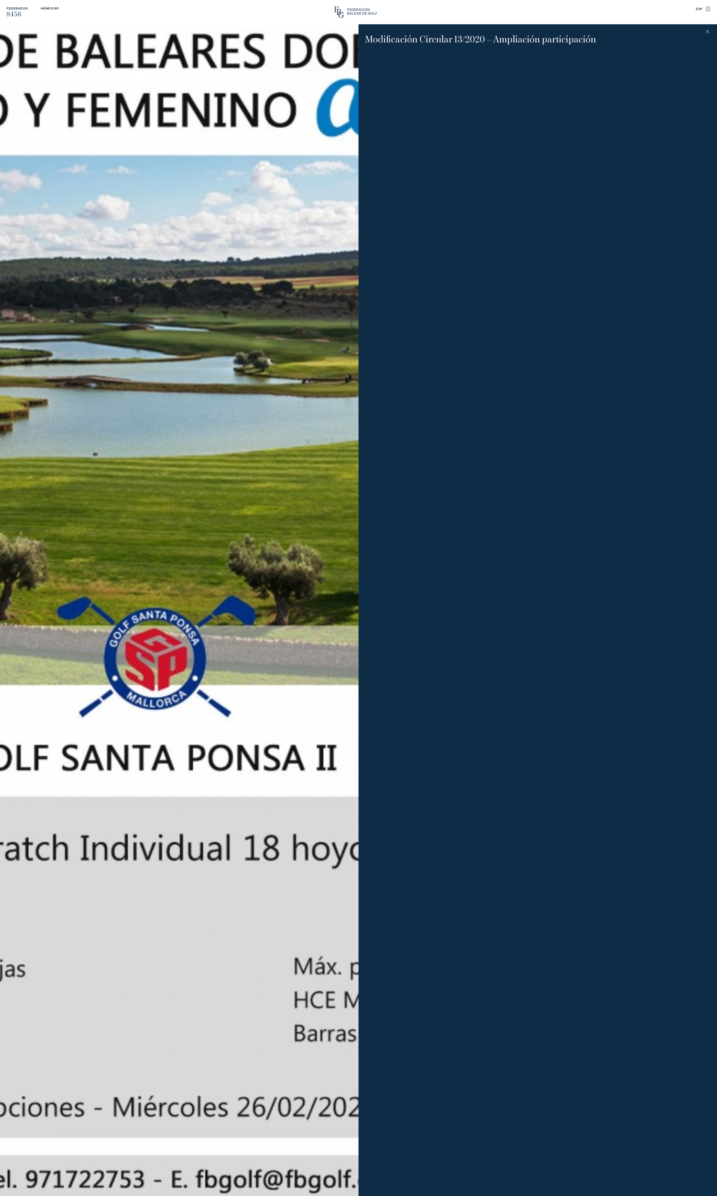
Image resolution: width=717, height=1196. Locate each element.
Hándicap (50, 8)
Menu (708, 9)
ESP (699, 9)
